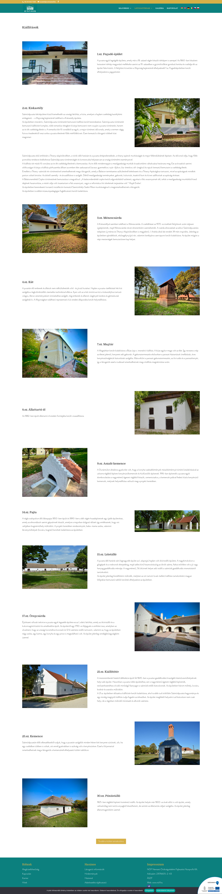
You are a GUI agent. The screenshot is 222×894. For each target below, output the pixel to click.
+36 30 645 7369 (30, 2)
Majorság (124, 8)
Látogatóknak (142, 8)
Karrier (25, 878)
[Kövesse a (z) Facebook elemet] (149, 887)
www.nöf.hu (157, 882)
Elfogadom (149, 890)
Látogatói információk (94, 869)
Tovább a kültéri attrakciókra (111, 841)
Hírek (24, 882)
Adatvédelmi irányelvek (165, 890)
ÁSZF (149, 878)
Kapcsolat (172, 8)
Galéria (159, 8)
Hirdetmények (91, 873)
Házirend (89, 878)
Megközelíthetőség (30, 869)
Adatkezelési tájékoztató (95, 882)
